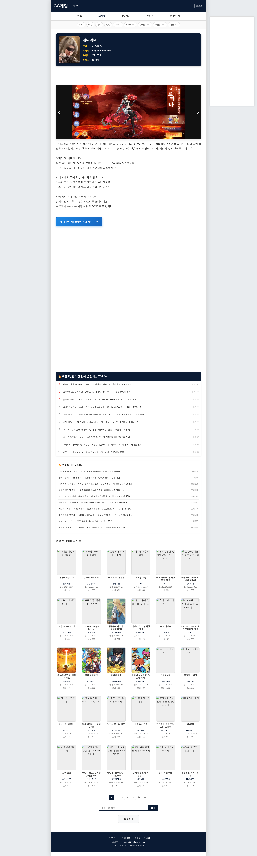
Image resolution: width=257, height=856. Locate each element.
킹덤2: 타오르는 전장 (190, 774)
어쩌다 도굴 (116, 675)
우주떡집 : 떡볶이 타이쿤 (91, 627)
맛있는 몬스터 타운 (116, 724)
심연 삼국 (66, 773)
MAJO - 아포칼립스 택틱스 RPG (116, 774)
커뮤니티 (175, 15)
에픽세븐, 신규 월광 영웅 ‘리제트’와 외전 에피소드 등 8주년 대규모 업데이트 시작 (101, 422)
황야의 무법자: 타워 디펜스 (66, 676)
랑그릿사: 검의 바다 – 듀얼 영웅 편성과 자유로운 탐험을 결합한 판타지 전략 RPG (94, 496)
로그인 (199, 6)
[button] (198, 112)
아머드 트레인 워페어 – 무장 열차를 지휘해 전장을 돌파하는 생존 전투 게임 (91, 490)
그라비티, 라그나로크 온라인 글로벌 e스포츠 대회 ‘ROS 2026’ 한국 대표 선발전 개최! (102, 407)
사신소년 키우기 (66, 724)
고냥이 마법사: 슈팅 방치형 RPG (91, 774)
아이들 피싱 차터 (67, 577)
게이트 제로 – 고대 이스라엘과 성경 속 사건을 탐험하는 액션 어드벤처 (89, 471)
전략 (99, 25)
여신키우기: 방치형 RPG (141, 627)
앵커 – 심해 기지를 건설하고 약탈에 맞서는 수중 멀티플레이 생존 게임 (89, 478)
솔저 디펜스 (165, 626)
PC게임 (126, 15)
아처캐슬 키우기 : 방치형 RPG (116, 627)
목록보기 (128, 819)
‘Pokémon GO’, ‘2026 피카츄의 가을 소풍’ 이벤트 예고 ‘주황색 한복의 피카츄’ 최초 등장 (103, 414)
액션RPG (174, 25)
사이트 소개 (112, 838)
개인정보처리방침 (142, 838)
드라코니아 (165, 675)
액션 (90, 25)
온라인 (150, 15)
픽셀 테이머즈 (91, 675)
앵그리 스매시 (190, 675)
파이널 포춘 (140, 577)
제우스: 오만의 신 (66, 626)
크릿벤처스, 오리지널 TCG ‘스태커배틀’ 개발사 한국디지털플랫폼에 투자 (97, 392)
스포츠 (118, 25)
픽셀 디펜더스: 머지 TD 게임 (91, 725)
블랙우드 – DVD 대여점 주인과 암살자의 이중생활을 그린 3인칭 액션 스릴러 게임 (94, 502)
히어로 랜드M (165, 773)
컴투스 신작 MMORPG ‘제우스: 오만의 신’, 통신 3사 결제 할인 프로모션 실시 (98, 384)
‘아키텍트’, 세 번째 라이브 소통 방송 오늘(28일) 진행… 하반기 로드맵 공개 (98, 429)
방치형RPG (145, 25)
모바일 (102, 15)
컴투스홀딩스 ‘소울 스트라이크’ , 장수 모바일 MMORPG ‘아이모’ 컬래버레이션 (99, 399)
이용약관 (126, 838)
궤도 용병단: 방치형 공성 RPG (165, 578)
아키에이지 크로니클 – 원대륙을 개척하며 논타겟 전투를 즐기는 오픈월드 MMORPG (95, 515)
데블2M (190, 724)
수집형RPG (160, 25)
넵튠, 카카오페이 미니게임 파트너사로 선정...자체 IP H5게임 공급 (93, 452)
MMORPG (130, 25)
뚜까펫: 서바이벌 (91, 577)
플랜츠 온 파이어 (116, 577)
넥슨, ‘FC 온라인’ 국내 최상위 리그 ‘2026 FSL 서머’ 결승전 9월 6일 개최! (96, 437)
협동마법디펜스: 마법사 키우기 (190, 578)
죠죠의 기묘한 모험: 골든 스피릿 (165, 725)
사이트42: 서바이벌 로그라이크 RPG (190, 627)
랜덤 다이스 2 (140, 724)
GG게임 (61, 6)
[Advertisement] (128, 75)
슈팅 (108, 25)
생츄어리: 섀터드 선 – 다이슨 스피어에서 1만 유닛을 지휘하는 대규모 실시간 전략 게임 (96, 484)
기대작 (74, 5)
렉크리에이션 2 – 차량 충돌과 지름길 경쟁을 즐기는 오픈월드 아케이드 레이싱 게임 (95, 509)
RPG (81, 25)
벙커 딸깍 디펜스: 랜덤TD (141, 774)
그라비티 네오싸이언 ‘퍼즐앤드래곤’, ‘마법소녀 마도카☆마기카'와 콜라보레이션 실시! (102, 444)
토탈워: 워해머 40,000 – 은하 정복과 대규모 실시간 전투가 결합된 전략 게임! (92, 527)
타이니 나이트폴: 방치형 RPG (141, 676)
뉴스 (79, 15)
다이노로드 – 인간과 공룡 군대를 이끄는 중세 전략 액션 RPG (85, 521)
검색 (153, 807)
